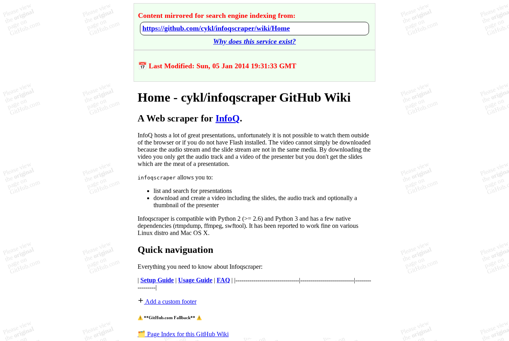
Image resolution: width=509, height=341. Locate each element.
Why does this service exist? (254, 41)
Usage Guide (195, 280)
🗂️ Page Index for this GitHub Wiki (183, 334)
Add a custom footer (170, 301)
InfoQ (228, 118)
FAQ (223, 280)
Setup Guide (157, 280)
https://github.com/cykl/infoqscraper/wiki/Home (216, 28)
